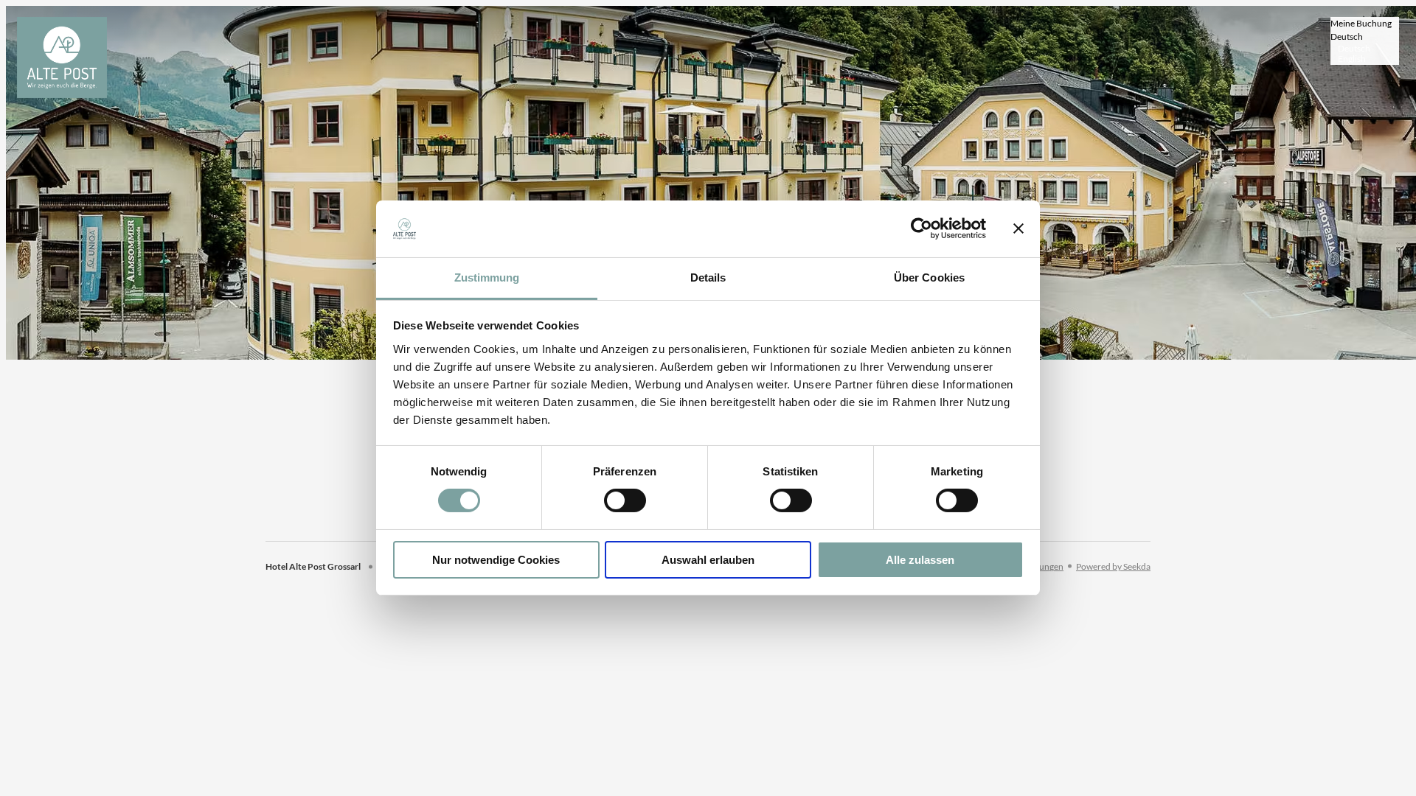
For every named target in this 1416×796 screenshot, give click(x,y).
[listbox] (1364, 41)
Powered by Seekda (1113, 566)
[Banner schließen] (1018, 228)
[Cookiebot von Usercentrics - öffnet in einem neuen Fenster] (921, 228)
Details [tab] (708, 277)
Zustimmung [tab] (487, 277)
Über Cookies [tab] (929, 277)
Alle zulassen (920, 560)
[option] (1364, 48)
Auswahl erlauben (708, 560)
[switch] (625, 500)
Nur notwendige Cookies (496, 560)
